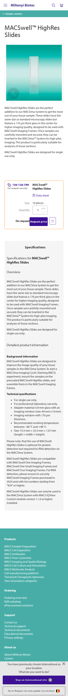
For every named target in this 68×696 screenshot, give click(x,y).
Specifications (35, 247)
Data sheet (42, 195)
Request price (38, 221)
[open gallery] (34, 72)
